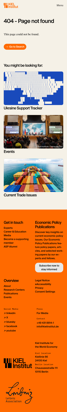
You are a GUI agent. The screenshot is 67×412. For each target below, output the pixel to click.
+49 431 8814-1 (45, 322)
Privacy (39, 288)
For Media (42, 313)
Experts (8, 228)
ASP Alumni (10, 246)
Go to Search (16, 46)
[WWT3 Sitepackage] (15, 5)
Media (7, 235)
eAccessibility (43, 284)
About (7, 286)
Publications (11, 293)
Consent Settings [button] (45, 291)
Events (8, 297)
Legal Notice (42, 280)
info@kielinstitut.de (48, 326)
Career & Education (15, 231)
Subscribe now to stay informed (49, 267)
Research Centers (14, 289)
